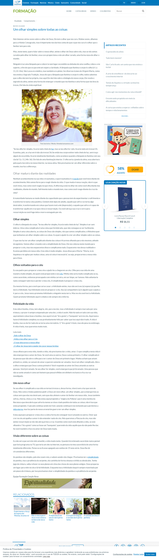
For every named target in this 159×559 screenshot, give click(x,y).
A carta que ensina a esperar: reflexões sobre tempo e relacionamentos (125, 108)
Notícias (43, 3)
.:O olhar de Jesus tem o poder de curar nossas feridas (36, 346)
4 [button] (129, 227)
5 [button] (134, 227)
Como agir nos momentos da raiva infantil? (124, 92)
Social (84, 3)
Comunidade (75, 3)
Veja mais (124, 116)
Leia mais (46, 556)
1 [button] (115, 227)
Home (69, 11)
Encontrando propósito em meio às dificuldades (120, 99)
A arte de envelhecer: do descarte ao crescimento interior (121, 75)
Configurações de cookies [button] (122, 554)
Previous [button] (105, 206)
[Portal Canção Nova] (17, 3)
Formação (35, 3)
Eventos (26, 3)
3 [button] (125, 227)
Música (51, 3)
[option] (125, 206)
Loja (143, 3)
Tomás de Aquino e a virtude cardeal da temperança (122, 84)
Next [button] (145, 206)
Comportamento (29, 21)
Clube (57, 3)
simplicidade (93, 457)
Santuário (65, 3)
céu (61, 274)
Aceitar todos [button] (150, 554)
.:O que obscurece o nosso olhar (26, 342)
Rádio (133, 3)
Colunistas (105, 11)
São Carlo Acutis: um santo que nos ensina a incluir (124, 65)
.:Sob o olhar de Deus (22, 335)
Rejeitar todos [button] (138, 554)
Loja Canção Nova (115, 182)
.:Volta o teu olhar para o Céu (25, 339)
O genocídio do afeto (114, 52)
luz (52, 149)
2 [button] (120, 227)
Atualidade (18, 21)
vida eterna (18, 409)
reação (76, 179)
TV (124, 3)
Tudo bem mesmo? (114, 58)
